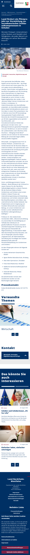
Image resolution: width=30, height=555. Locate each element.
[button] (7, 2)
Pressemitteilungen (20, 12)
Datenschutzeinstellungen (15, 547)
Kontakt (16, 500)
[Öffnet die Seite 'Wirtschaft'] (15, 315)
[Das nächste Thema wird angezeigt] (16, 334)
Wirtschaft (7, 329)
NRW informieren (11, 12)
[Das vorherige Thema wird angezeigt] (13, 334)
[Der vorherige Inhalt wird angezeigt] (13, 465)
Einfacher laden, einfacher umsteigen (13, 448)
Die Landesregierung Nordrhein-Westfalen (22, 4)
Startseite (3, 12)
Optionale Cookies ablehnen (15, 552)
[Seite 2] (22, 386)
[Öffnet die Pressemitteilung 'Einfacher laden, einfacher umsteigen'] (15, 434)
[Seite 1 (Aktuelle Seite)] (8, 386)
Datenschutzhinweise (7, 537)
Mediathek (16, 513)
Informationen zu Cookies (9, 540)
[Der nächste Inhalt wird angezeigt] (17, 465)
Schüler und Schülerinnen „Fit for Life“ (14, 412)
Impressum (4, 543)
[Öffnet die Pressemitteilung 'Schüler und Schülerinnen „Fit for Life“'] (15, 397)
